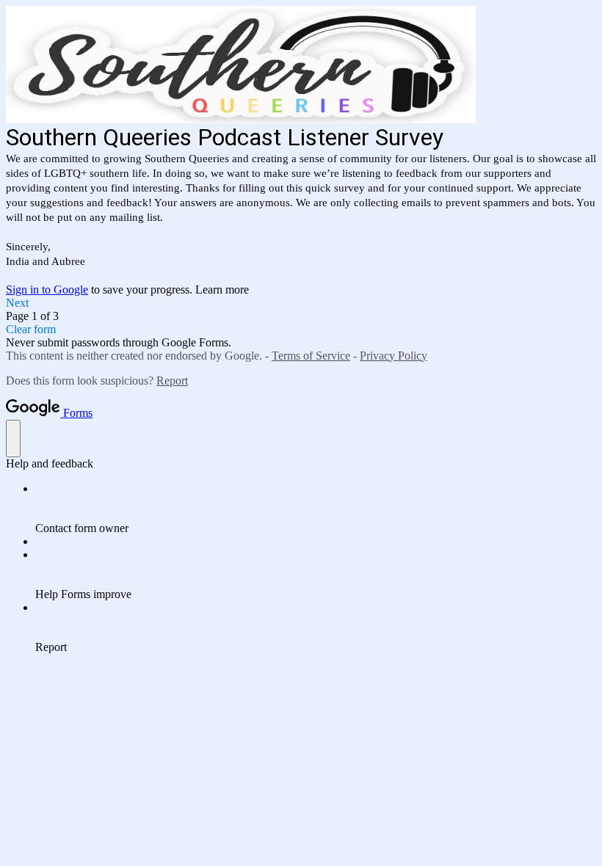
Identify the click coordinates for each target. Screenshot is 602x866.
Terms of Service (311, 355)
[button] (301, 303)
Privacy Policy (393, 355)
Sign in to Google (47, 289)
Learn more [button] (222, 289)
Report (172, 380)
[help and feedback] (13, 438)
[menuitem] (315, 508)
